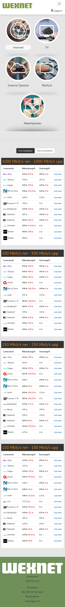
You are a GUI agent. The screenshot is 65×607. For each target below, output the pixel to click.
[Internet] (18, 36)
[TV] (47, 36)
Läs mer (58, 174)
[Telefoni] (47, 74)
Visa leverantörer (45, 150)
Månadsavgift (28, 168)
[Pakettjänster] (32, 112)
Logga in (58, 10)
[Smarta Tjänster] (18, 74)
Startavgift (44, 168)
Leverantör (8, 168)
